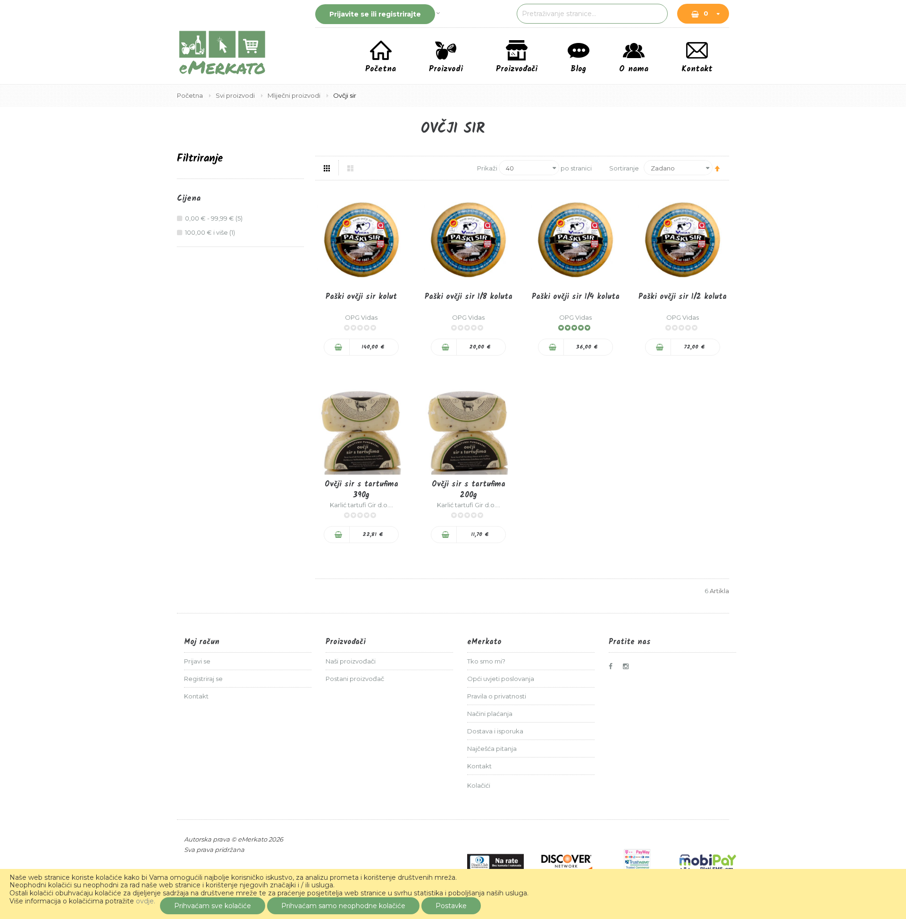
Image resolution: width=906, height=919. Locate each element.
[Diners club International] (495, 862)
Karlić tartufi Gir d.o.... (361, 505)
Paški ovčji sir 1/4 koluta (576, 297)
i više (211, 232)
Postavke (451, 906)
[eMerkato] (222, 51)
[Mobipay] (708, 862)
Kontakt (196, 696)
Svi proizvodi (236, 95)
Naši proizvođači (351, 661)
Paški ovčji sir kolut (361, 297)
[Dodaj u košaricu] (337, 347)
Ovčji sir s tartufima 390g (361, 489)
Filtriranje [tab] (200, 159)
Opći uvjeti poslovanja (500, 678)
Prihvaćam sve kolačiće (212, 906)
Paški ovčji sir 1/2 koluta (682, 297)
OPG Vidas (361, 317)
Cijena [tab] (189, 198)
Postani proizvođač (355, 678)
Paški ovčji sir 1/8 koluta (468, 297)
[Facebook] (614, 666)
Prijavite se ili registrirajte (375, 14)
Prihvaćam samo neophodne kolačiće (343, 906)
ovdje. (145, 901)
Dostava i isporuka (495, 731)
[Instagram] (628, 666)
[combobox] (592, 14)
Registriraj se (203, 678)
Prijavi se (197, 661)
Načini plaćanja (489, 713)
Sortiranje (624, 168)
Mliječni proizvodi (295, 95)
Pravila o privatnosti (496, 696)
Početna (190, 95)
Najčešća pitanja (492, 748)
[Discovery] (566, 862)
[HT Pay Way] (637, 862)
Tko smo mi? (486, 661)
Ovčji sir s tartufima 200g (468, 489)
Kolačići (478, 785)
